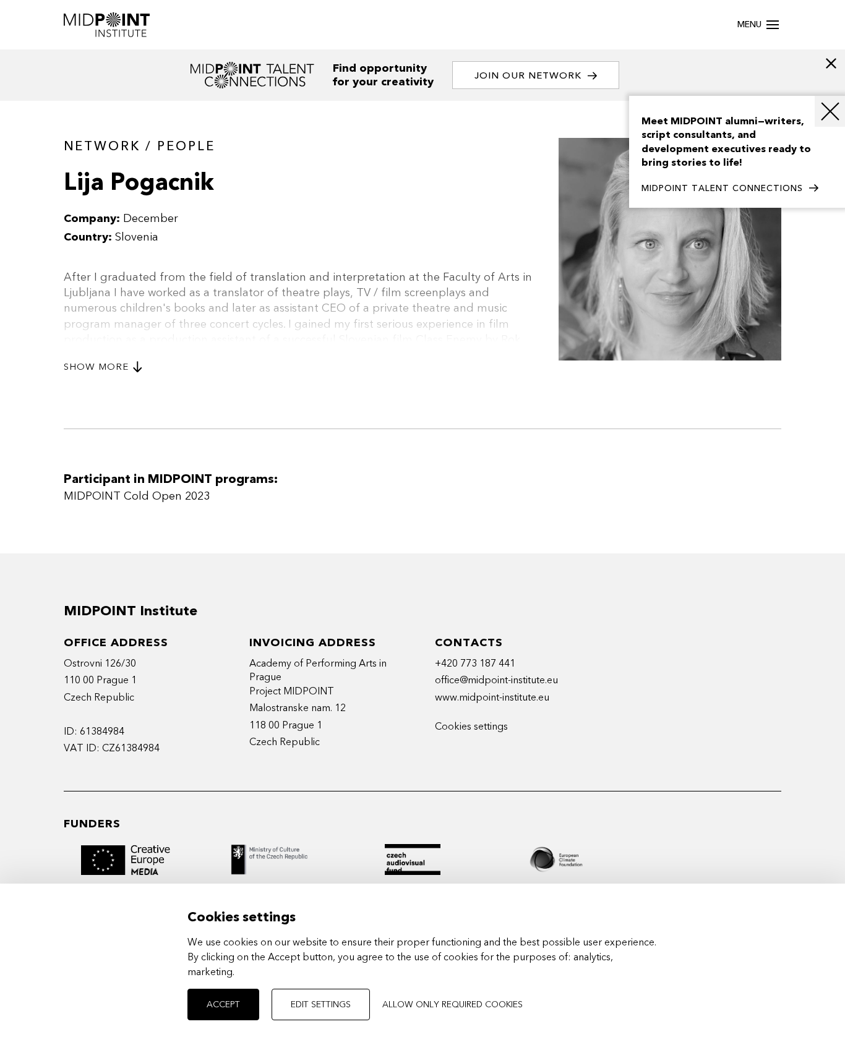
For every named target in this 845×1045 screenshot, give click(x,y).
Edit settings (321, 1004)
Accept (223, 1004)
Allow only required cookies (452, 1004)
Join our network (527, 75)
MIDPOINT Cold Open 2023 (137, 496)
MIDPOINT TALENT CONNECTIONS (722, 188)
